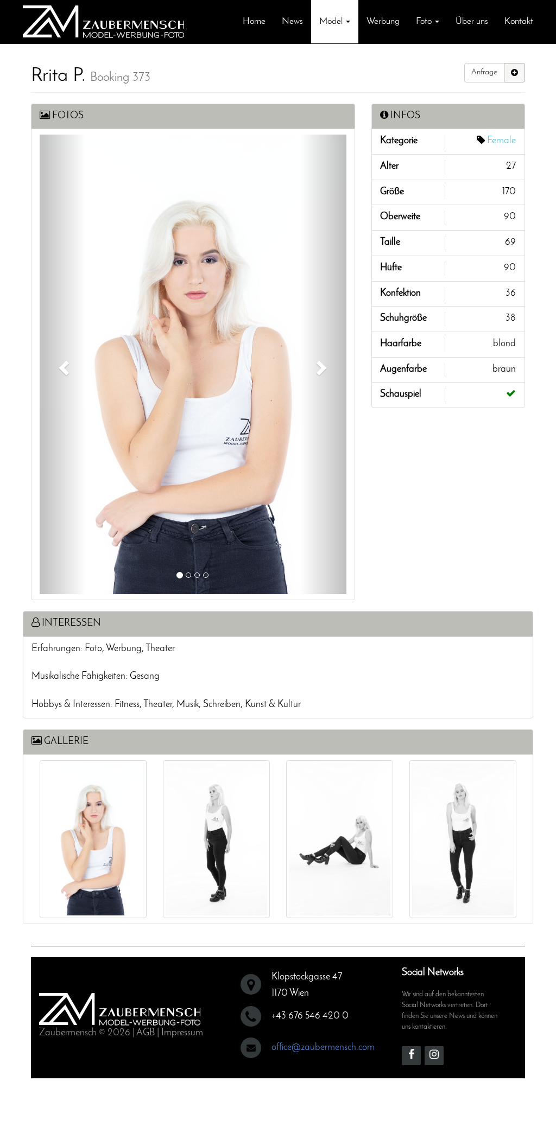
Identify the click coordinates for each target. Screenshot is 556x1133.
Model (332, 21)
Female (501, 141)
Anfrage (484, 72)
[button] (63, 364)
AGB (145, 1033)
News (292, 21)
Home (254, 21)
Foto (425, 21)
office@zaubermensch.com (323, 1048)
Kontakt (518, 21)
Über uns (472, 21)
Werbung (383, 21)
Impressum (182, 1033)
